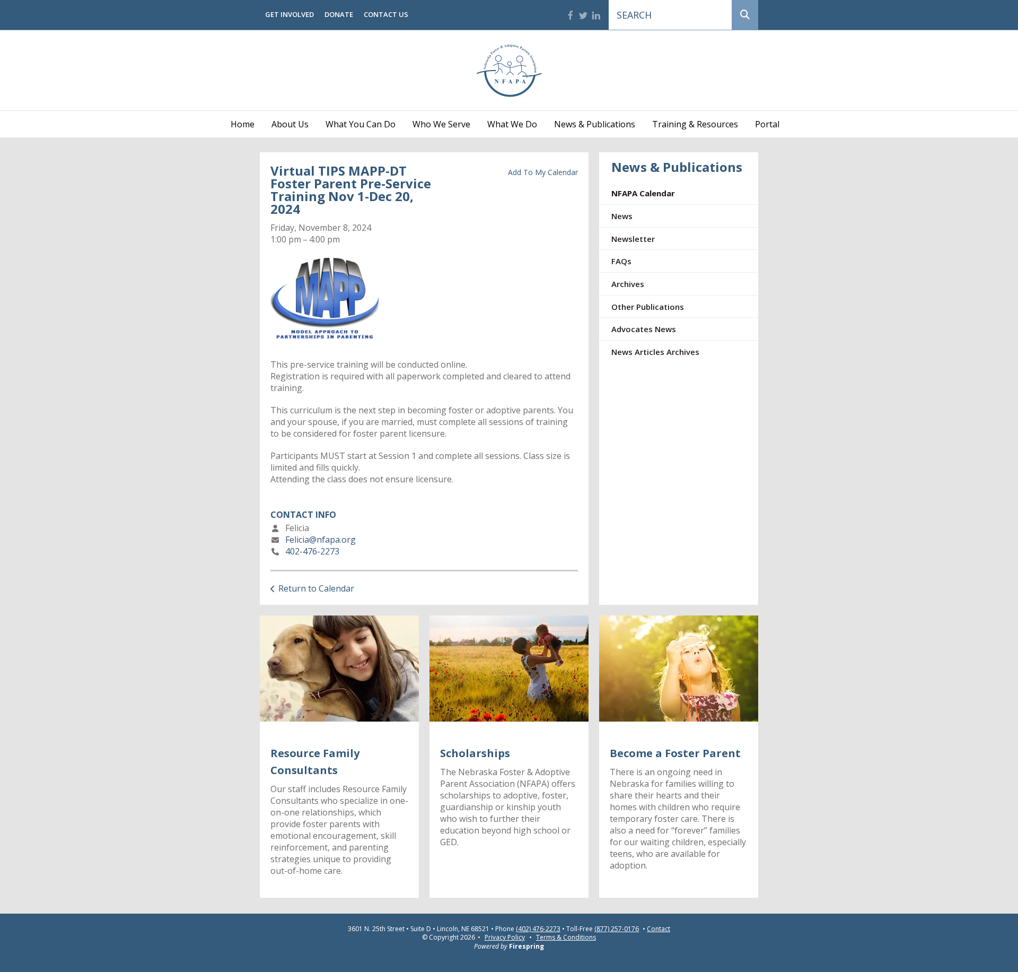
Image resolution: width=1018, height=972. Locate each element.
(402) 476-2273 (538, 929)
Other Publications (647, 306)
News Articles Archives (655, 351)
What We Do (512, 124)
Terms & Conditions (566, 937)
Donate (338, 14)
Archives (627, 284)
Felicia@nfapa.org (320, 539)
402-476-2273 (312, 551)
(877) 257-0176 (616, 929)
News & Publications (594, 124)
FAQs (621, 261)
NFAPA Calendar (643, 193)
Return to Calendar (316, 588)
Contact (658, 929)
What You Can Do (361, 124)
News (622, 216)
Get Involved (289, 14)
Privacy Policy (505, 937)
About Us (290, 124)
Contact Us (386, 14)
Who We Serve (441, 124)
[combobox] (670, 15)
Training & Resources (695, 124)
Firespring (526, 946)
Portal (767, 124)
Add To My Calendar (543, 172)
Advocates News (643, 329)
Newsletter (633, 238)
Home (242, 124)
